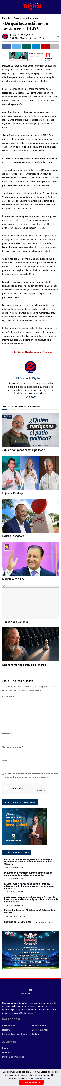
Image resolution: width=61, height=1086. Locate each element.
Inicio (5, 1047)
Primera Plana (39, 1025)
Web (4, 760)
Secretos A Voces (41, 1029)
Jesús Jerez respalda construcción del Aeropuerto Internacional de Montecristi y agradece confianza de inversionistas (31, 899)
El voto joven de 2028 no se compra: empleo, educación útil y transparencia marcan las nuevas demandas (29, 886)
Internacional (9, 1025)
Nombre (7, 733)
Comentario (9, 696)
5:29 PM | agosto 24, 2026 (14, 878)
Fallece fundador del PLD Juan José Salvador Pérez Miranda (30, 911)
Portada (6, 18)
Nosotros (7, 1052)
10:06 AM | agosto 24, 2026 (15, 916)
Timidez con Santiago (15, 622)
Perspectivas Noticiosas (26, 18)
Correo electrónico (12, 746)
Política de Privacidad (13, 1056)
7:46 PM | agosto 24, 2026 (14, 867)
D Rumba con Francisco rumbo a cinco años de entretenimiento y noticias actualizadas (28, 873)
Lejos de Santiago (13, 493)
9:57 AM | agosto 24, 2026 (43, 922)
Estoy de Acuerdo (31, 1082)
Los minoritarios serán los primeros (24, 665)
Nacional (6, 1029)
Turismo (36, 1034)
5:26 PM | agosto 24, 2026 (14, 905)
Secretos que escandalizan (18, 921)
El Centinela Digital (22, 34)
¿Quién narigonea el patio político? (23, 450)
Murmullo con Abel (13, 579)
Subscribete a (31, 351)
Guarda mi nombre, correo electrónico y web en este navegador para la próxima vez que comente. (31, 775)
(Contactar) (30, 396)
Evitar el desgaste (13, 536)
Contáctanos (26, 1012)
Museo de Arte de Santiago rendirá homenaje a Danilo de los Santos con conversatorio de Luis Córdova (28, 861)
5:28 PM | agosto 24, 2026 (14, 892)
